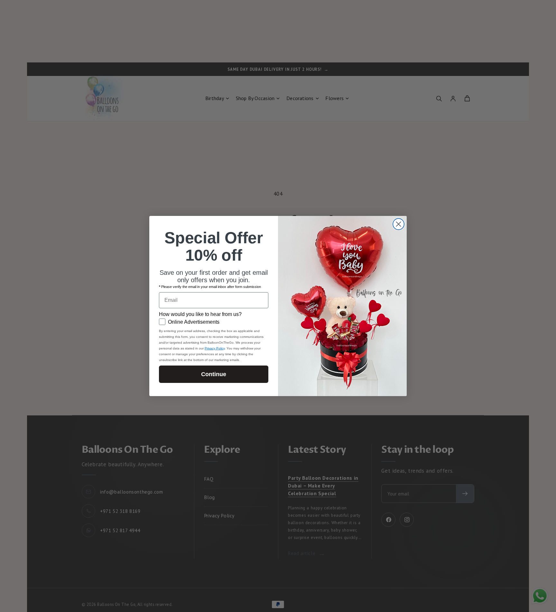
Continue (213, 374)
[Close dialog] (398, 224)
